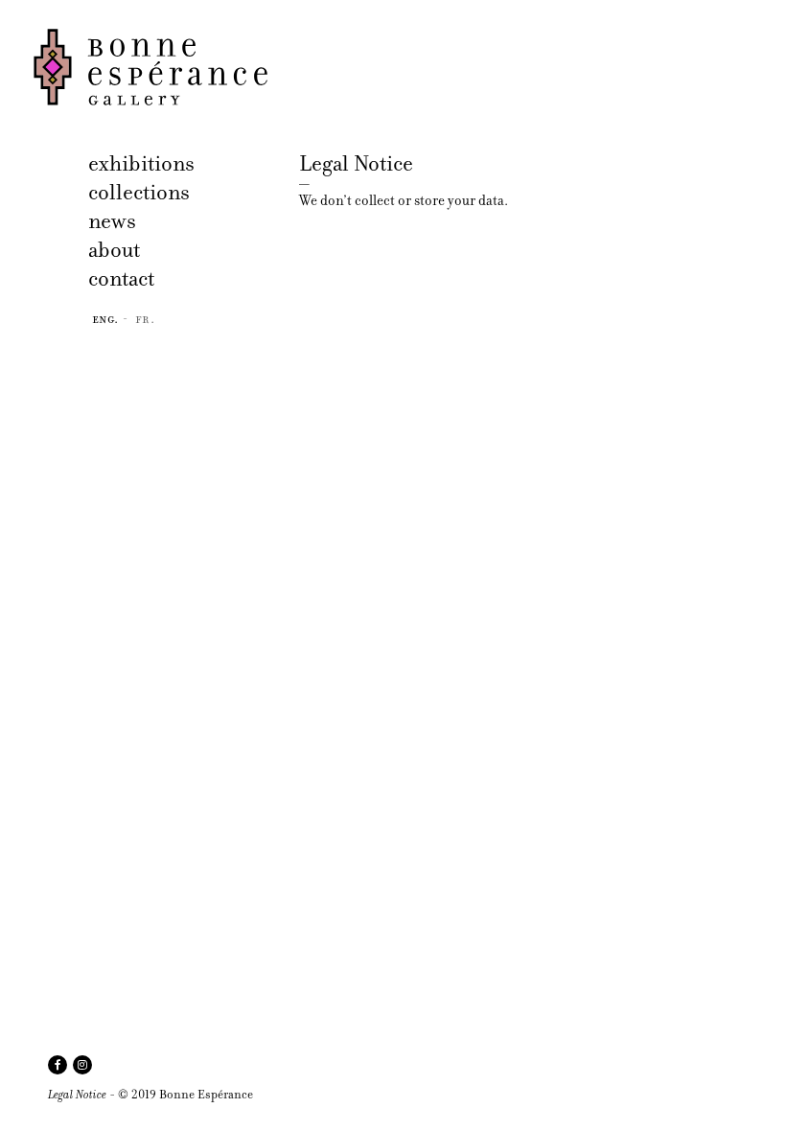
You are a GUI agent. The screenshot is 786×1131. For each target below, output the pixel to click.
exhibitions (141, 163)
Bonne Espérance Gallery (161, 67)
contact (121, 278)
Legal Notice (77, 1094)
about (114, 250)
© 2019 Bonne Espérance (185, 1094)
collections (139, 192)
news (112, 221)
